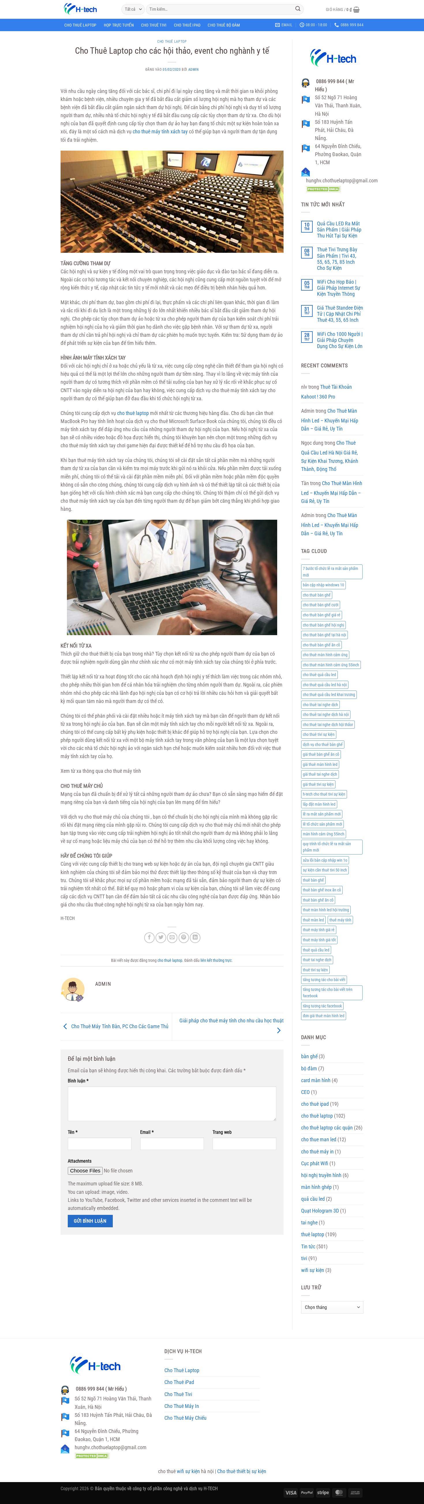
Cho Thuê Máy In (181, 1406)
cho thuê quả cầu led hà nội (325, 684)
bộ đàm (309, 1068)
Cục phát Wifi (314, 1163)
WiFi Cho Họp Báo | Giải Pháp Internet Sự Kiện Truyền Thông (338, 288)
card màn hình (316, 1080)
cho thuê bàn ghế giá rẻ (321, 615)
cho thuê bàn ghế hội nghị (323, 625)
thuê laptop (312, 1234)
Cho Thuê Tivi (154, 25)
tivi (304, 1258)
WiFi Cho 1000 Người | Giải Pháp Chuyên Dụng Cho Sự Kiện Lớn (340, 340)
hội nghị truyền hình (321, 1175)
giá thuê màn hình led (320, 764)
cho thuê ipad (315, 1104)
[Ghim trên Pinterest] (184, 937)
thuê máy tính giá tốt (319, 940)
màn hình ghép (316, 1187)
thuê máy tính (340, 920)
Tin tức (308, 1246)
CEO (305, 1092)
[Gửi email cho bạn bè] (172, 937)
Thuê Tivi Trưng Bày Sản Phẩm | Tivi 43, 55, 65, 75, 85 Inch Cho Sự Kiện (337, 259)
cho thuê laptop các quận (327, 1128)
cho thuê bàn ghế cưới (320, 605)
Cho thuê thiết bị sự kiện (241, 1471)
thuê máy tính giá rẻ (319, 929)
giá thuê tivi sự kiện (318, 784)
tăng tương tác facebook (322, 1006)
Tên (73, 1132)
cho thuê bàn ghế (317, 595)
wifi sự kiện (312, 1270)
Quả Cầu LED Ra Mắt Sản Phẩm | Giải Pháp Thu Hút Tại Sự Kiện (339, 230)
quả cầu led (313, 1199)
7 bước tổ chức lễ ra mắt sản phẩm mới (330, 571)
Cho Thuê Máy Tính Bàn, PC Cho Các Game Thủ (119, 1026)
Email (147, 1132)
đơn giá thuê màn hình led (323, 1015)
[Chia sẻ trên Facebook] (149, 937)
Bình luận (78, 1081)
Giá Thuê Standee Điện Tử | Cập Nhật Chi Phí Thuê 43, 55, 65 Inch (340, 314)
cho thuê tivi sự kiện (319, 734)
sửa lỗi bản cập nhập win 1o (325, 860)
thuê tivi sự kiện (315, 970)
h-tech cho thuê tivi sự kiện (324, 794)
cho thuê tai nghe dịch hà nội (326, 714)
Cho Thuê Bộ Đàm (224, 25)
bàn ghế (309, 1056)
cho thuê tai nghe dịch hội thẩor (328, 724)
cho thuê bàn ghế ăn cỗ (321, 645)
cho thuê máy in (317, 1152)
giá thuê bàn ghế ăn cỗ (321, 754)
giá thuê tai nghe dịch (320, 774)
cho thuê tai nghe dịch (320, 704)
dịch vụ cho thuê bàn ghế (323, 744)
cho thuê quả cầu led (319, 674)
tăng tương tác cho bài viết (324, 979)
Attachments (79, 1161)
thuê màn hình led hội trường (326, 910)
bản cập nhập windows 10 (323, 585)
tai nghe (309, 1223)
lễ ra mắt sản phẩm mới (322, 814)
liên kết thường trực (216, 960)
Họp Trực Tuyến (119, 25)
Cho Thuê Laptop (80, 25)
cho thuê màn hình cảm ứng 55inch (331, 665)
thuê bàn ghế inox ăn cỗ (322, 890)
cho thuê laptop (172, 42)
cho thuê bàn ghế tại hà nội (324, 635)
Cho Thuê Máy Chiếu (185, 1418)
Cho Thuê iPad (187, 25)
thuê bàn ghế (313, 880)
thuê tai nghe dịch (317, 959)
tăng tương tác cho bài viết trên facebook (327, 992)
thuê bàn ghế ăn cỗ (318, 900)
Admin (193, 70)
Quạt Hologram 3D (320, 1211)
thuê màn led (313, 920)
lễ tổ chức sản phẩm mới (322, 824)
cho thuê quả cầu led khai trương (329, 694)
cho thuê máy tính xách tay (160, 131)
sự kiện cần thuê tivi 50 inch (325, 870)
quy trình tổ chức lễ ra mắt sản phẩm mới (327, 847)
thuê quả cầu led (316, 950)
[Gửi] (297, 9)
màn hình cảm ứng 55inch (323, 834)
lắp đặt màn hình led (319, 804)
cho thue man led (318, 1139)
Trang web (222, 1132)
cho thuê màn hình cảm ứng (325, 654)
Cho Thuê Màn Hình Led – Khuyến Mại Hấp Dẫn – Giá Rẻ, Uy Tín (329, 420)
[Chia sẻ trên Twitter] (160, 937)
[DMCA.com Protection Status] (323, 189)
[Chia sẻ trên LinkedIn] (195, 937)
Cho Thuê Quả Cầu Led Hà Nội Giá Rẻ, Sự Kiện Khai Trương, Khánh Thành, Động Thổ (329, 456)
